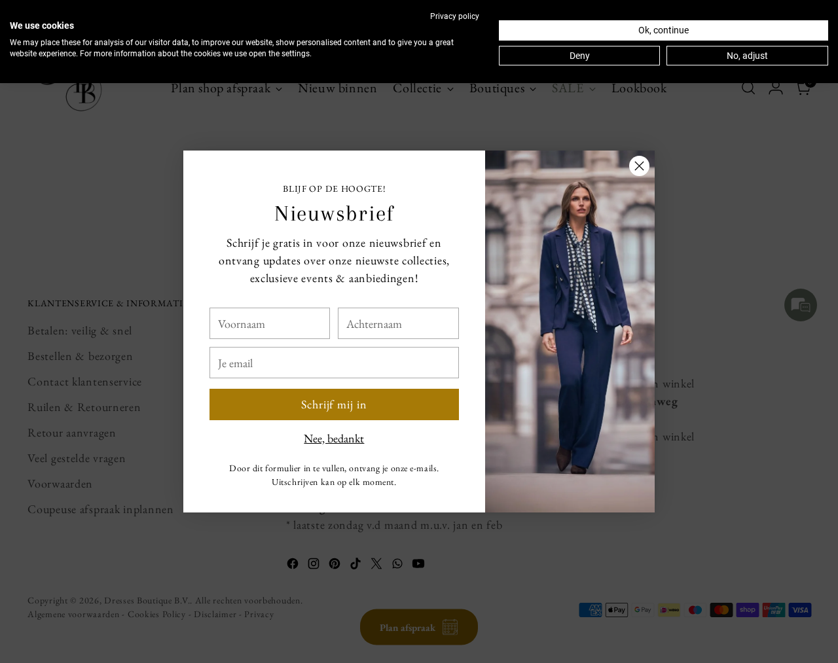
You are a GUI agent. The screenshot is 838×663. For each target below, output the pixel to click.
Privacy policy (454, 16)
